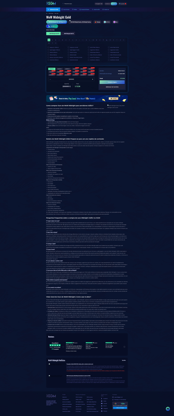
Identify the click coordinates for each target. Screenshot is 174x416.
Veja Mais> (124, 360)
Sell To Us (108, 22)
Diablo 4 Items (90, 399)
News (117, 22)
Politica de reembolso (66, 406)
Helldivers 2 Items (90, 406)
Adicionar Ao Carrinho (112, 87)
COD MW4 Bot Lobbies (91, 409)
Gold (62, 22)
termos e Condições (66, 401)
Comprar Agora (112, 82)
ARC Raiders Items (79, 401)
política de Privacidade (67, 404)
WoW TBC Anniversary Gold (92, 411)
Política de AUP (65, 399)
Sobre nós (64, 397)
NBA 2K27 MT (78, 406)
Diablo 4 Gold (78, 399)
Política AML (64, 409)
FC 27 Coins (78, 411)
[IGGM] (51, 5)
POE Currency (90, 397)
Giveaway (98, 22)
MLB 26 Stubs (78, 409)
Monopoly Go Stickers (91, 404)
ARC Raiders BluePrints (91, 401)
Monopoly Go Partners (80, 404)
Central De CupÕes (66, 411)
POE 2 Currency (79, 397)
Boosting (86, 22)
